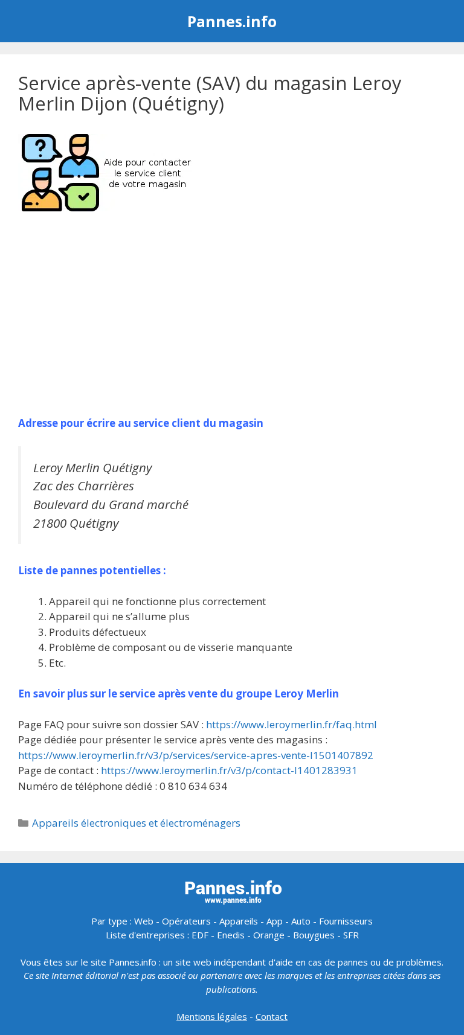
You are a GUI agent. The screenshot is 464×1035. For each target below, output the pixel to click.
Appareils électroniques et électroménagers (136, 823)
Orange (269, 935)
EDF (200, 935)
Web (143, 921)
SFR (351, 935)
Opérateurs (186, 921)
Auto (301, 921)
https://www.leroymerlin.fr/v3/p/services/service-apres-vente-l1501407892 (195, 755)
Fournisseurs (346, 921)
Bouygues (314, 935)
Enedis (231, 935)
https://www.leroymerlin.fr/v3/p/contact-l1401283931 (229, 770)
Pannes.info (232, 21)
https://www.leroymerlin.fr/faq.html (291, 724)
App (274, 921)
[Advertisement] (232, 315)
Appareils (238, 921)
